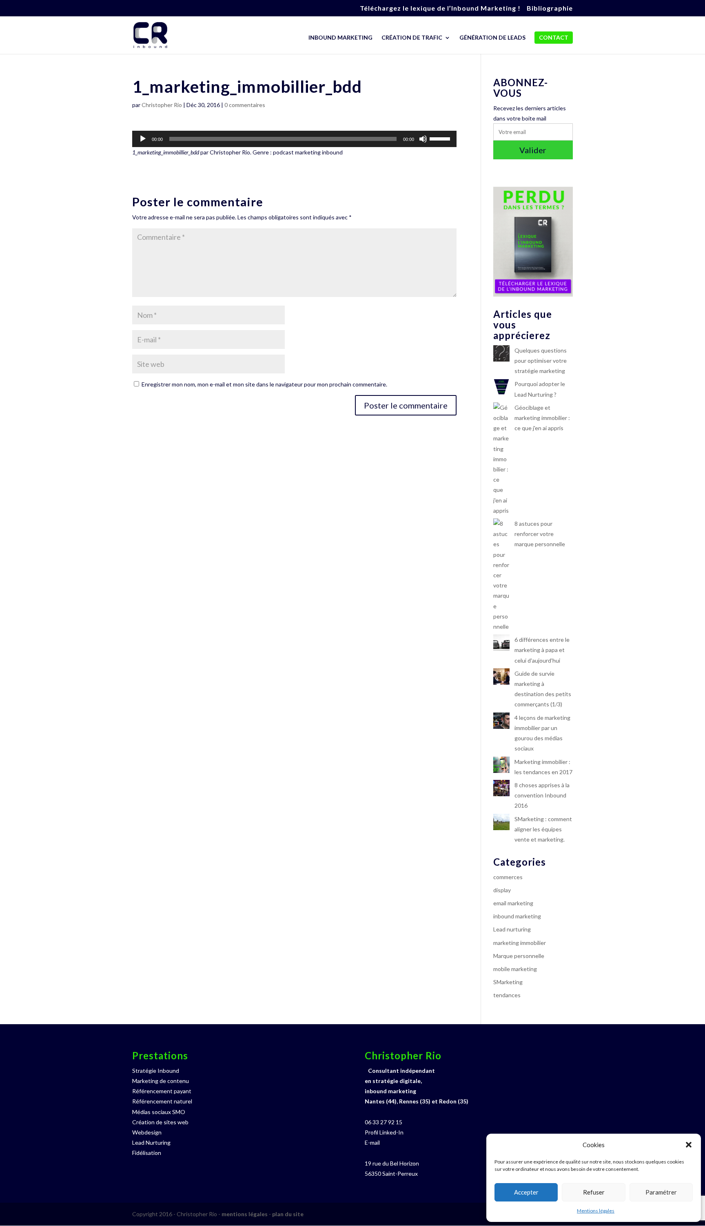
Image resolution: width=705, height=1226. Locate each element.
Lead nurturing (512, 929)
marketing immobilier (519, 942)
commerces (508, 876)
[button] (689, 1145)
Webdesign (147, 1132)
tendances (507, 995)
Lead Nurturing (151, 1142)
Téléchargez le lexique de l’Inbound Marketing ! (440, 8)
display (502, 890)
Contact (553, 37)
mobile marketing (515, 968)
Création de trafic (411, 38)
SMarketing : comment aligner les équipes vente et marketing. (543, 829)
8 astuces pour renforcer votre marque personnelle (539, 533)
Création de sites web (160, 1122)
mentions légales (245, 1213)
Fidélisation (146, 1152)
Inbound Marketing (340, 38)
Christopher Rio (162, 104)
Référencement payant (161, 1091)
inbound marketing (517, 916)
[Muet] (423, 139)
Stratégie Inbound (155, 1070)
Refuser (594, 1192)
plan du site (288, 1213)
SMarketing (508, 981)
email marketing (513, 903)
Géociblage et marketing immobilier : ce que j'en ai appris (542, 417)
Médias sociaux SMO (158, 1111)
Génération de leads (492, 38)
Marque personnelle (518, 955)
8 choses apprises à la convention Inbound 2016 (542, 795)
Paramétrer (661, 1192)
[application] (294, 139)
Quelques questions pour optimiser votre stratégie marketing (540, 360)
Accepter (526, 1192)
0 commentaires (244, 104)
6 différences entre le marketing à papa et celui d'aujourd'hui (542, 649)
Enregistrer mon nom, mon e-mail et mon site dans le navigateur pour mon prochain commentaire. (264, 384)
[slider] (441, 138)
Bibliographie (550, 8)
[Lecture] (143, 139)
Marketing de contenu (160, 1080)
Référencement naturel (162, 1101)
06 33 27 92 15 (383, 1122)
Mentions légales (595, 1211)
